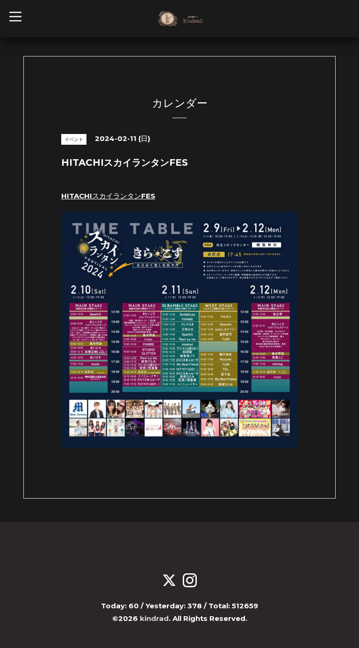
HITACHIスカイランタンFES (108, 195)
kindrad (154, 618)
